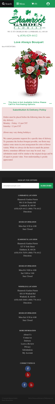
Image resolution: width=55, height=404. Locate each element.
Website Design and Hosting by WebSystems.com (40, 398)
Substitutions (27, 349)
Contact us (27, 337)
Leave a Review (27, 343)
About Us (27, 334)
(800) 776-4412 (34, 208)
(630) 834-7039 (20, 252)
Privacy (27, 346)
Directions (27, 211)
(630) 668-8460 (20, 299)
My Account (27, 352)
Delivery (27, 340)
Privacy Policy (9, 400)
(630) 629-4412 (28, 35)
